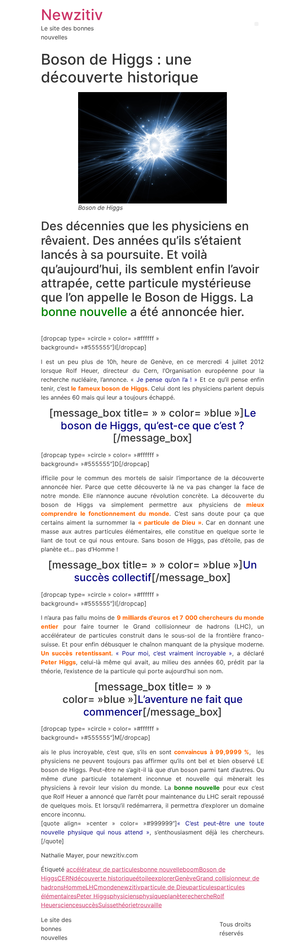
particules (203, 887)
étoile (143, 878)
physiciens (124, 896)
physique (151, 896)
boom (191, 869)
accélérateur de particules (103, 869)
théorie (126, 905)
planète (174, 896)
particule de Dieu (165, 887)
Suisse (107, 905)
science (68, 905)
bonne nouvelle (161, 869)
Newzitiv (72, 15)
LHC (92, 887)
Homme (75, 887)
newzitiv (129, 887)
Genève (185, 878)
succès (88, 905)
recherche (199, 896)
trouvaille (149, 905)
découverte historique (105, 878)
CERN (65, 878)
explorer (163, 878)
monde (107, 887)
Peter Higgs (93, 896)
